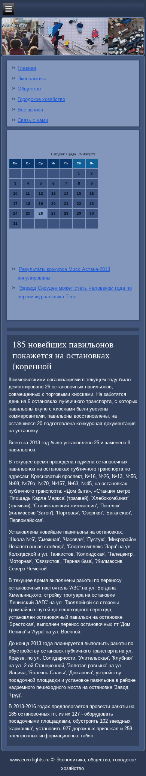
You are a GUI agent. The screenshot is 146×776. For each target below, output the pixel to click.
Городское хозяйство (41, 99)
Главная (27, 68)
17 (15, 204)
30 (91, 213)
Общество (29, 89)
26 (41, 213)
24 (15, 213)
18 (28, 204)
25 (28, 213)
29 (79, 213)
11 (28, 193)
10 (15, 193)
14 (66, 193)
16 (91, 193)
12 (41, 193)
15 (79, 193)
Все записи (30, 110)
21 (66, 204)
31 (15, 223)
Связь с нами (33, 120)
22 (79, 204)
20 (53, 204)
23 (91, 204)
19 (41, 204)
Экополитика (32, 78)
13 (53, 193)
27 (53, 213)
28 (66, 213)
